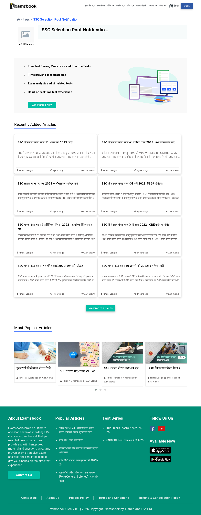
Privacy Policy (79, 498)
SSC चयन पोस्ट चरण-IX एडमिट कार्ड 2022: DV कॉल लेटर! (50, 266)
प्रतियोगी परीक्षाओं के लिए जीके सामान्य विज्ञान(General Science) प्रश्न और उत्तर (78, 476)
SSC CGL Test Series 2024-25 (124, 440)
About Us (53, 498)
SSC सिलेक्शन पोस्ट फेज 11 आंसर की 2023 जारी (45, 142)
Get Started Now (42, 104)
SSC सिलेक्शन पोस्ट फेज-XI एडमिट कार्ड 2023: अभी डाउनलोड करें (138, 142)
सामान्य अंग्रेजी (141, 6)
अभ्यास (151, 6)
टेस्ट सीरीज (101, 6)
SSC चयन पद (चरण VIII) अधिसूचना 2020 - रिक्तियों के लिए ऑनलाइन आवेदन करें (35, 371)
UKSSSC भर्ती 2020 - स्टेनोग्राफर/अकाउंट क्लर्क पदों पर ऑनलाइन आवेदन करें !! (166, 368)
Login (186, 6)
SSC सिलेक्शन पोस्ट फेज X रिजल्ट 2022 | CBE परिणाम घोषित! (136, 224)
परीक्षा (161, 6)
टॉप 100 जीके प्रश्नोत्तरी (71, 440)
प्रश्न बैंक (88, 6)
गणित (129, 6)
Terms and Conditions (114, 498)
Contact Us (24, 475)
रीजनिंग (119, 6)
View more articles (101, 308)
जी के (109, 6)
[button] (95, 390)
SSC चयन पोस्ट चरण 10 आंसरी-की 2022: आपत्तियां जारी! (133, 266)
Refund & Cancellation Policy (159, 498)
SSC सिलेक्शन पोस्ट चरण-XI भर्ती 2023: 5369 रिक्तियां (132, 183)
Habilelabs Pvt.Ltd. (139, 509)
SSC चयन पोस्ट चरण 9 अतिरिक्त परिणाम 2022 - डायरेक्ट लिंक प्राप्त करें (55, 227)
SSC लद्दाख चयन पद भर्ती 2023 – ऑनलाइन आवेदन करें (48, 183)
